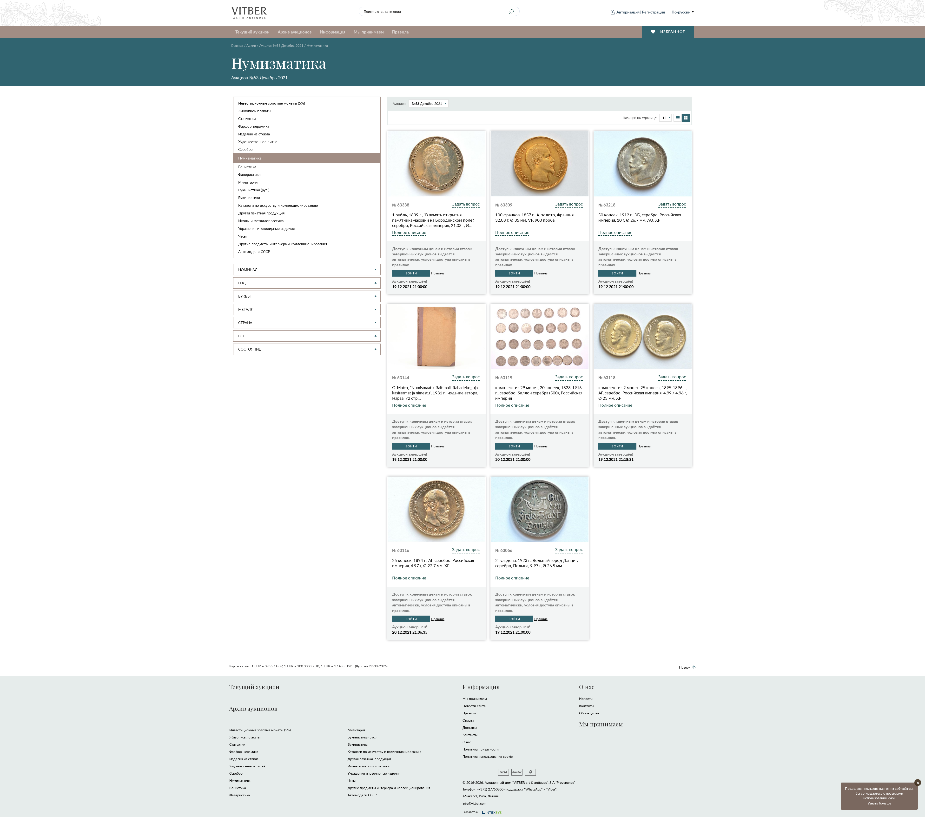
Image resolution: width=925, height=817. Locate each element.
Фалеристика (249, 174)
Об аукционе (589, 713)
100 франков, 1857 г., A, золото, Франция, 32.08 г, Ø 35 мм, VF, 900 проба (535, 217)
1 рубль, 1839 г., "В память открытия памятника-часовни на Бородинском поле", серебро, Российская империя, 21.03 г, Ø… (433, 220)
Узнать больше (879, 803)
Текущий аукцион (254, 687)
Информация (481, 687)
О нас (466, 742)
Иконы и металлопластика (261, 220)
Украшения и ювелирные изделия (266, 228)
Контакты (469, 734)
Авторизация (628, 12)
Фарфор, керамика (253, 126)
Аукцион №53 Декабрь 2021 (281, 45)
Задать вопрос (466, 204)
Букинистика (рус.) (253, 189)
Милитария (248, 182)
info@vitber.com (474, 803)
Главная (237, 45)
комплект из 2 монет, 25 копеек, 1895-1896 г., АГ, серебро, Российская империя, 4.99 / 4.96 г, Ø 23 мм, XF (642, 393)
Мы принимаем (474, 698)
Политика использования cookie (487, 756)
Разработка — (471, 811)
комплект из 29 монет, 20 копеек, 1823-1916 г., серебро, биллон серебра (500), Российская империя (538, 393)
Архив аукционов (253, 708)
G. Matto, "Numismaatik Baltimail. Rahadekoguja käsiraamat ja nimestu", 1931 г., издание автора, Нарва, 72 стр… (435, 393)
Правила (400, 32)
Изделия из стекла (254, 134)
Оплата (468, 720)
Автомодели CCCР (254, 251)
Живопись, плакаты (254, 110)
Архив (251, 45)
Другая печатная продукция (261, 213)
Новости (586, 698)
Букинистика (249, 197)
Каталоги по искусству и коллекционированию (278, 205)
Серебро (245, 149)
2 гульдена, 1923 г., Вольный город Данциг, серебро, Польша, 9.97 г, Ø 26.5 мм (536, 563)
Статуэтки (247, 118)
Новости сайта (474, 706)
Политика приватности (480, 749)
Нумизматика (249, 158)
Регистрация (653, 12)
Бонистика (247, 166)
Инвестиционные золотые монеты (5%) (271, 103)
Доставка (469, 727)
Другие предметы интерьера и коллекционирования (282, 243)
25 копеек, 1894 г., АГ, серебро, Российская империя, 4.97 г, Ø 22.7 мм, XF (433, 563)
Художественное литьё (257, 141)
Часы (242, 236)
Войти (411, 273)
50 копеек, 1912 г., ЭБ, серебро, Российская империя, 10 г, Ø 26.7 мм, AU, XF (639, 217)
